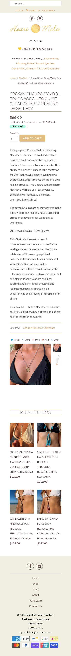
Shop (35, 583)
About (35, 594)
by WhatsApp (35, 628)
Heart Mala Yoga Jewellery (40, 614)
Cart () (34, 10)
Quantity (14, 133)
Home (35, 577)
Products (23, 78)
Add (47, 339)
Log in (19, 10)
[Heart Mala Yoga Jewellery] (35, 29)
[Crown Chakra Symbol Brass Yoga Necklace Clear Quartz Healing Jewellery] (30, 371)
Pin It (37, 339)
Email (56, 339)
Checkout (48, 10)
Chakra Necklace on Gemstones (39, 327)
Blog (35, 589)
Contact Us (35, 606)
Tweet (16, 339)
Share (27, 339)
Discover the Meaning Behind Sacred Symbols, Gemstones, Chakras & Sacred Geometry (35, 63)
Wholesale (35, 600)
